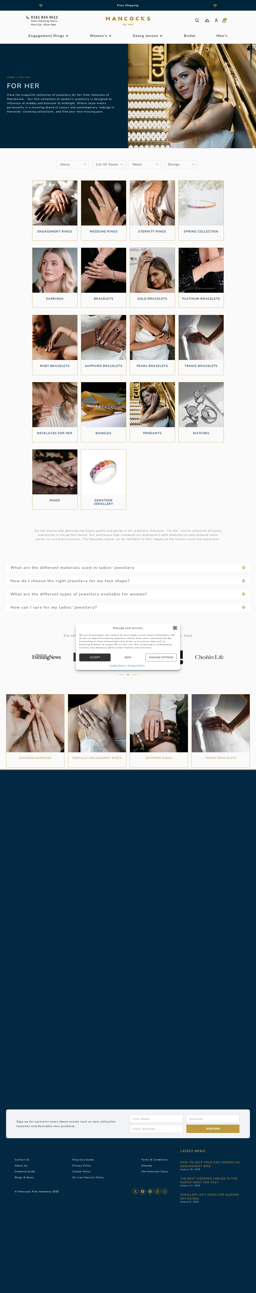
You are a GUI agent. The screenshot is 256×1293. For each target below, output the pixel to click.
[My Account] (216, 20)
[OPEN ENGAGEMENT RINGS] (67, 36)
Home (11, 77)
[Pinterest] (150, 1191)
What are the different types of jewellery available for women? (78, 594)
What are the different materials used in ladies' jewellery (72, 567)
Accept (95, 657)
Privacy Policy (136, 665)
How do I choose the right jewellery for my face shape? (70, 581)
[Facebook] (142, 1191)
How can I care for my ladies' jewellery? (53, 607)
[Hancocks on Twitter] (135, 1191)
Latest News (192, 1151)
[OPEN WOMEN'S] (110, 36)
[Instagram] (157, 1191)
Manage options (161, 657)
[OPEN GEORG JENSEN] (161, 36)
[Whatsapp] (165, 1191)
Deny (128, 657)
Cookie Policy (117, 665)
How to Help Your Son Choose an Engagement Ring (210, 1164)
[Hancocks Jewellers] (128, 21)
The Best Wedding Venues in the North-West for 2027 (208, 1180)
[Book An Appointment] (207, 20)
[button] (175, 628)
